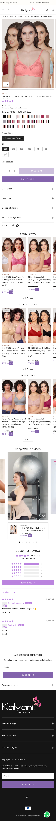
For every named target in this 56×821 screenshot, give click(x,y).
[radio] (4, 117)
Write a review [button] (28, 582)
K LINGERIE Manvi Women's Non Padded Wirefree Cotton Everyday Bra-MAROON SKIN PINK (13, 352)
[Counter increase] (14, 171)
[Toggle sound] (43, 515)
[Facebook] (13, 225)
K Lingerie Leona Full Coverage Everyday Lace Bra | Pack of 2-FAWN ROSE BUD (39, 280)
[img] (7, 599)
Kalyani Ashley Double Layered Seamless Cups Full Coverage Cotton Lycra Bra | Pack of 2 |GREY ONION (14, 423)
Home (4, 16)
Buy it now (28, 179)
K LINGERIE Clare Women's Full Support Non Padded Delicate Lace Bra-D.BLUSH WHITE (13, 281)
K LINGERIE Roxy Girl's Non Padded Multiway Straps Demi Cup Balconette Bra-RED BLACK (39, 352)
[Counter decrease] (4, 171)
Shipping (12, 108)
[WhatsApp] (17, 225)
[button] (3, 9)
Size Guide (9, 161)
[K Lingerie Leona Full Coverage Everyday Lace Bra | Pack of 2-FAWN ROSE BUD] (39, 254)
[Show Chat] (47, 814)
